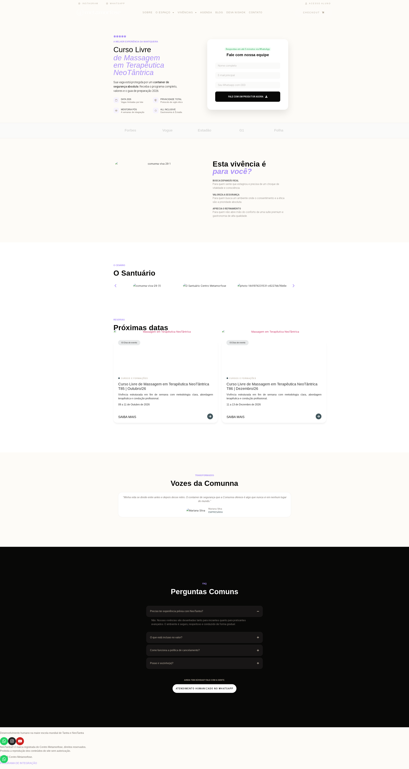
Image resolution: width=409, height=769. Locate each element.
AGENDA (206, 12)
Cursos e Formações (134, 378)
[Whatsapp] (4, 741)
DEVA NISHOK (236, 12)
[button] (115, 286)
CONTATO (255, 12)
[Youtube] (20, 741)
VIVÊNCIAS (185, 12)
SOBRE (147, 12)
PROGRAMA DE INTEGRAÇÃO (18, 763)
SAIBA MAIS (127, 417)
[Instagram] (12, 741)
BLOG (219, 12)
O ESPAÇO (163, 12)
